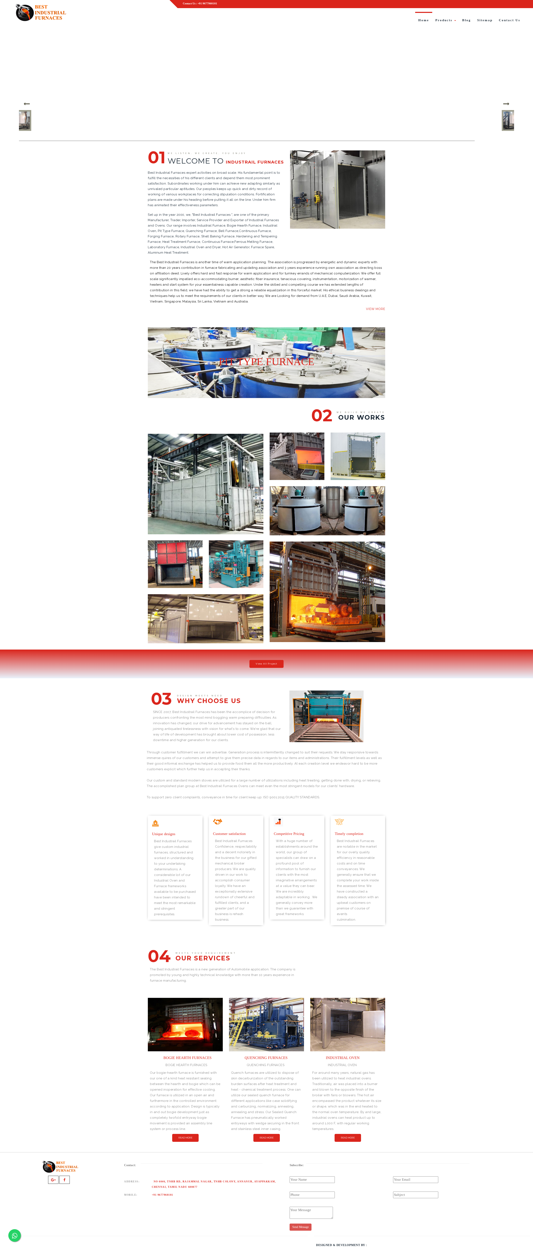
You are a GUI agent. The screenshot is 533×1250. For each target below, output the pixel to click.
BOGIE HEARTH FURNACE (327, 634)
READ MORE (185, 1137)
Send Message (300, 1227)
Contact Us (509, 20)
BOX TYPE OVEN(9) (175, 580)
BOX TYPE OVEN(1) (205, 526)
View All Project (266, 663)
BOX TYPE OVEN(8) (357, 472)
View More (375, 309)
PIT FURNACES (327, 527)
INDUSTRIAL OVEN (205, 635)
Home (423, 20)
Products (444, 20)
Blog (466, 20)
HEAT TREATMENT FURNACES (297, 472)
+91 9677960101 (162, 1194)
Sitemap (485, 20)
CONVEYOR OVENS (326, 734)
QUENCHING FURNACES (236, 580)
